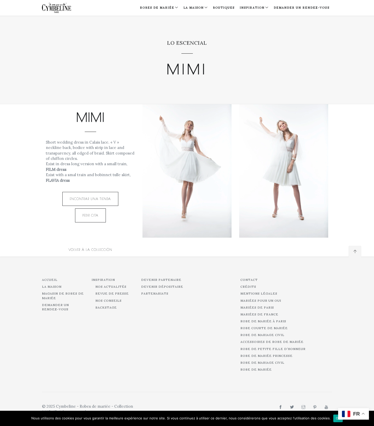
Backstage (106, 307)
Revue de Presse (112, 293)
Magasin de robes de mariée (63, 296)
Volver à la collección (90, 249)
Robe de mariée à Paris (263, 321)
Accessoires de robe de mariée (272, 342)
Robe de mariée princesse (266, 356)
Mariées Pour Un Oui (260, 300)
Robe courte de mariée (264, 328)
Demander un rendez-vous (301, 7)
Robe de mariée (256, 369)
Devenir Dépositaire (162, 286)
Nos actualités (110, 286)
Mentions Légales (258, 293)
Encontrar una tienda (90, 199)
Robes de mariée (157, 7)
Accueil (49, 280)
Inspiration (103, 280)
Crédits (248, 286)
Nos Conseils (108, 300)
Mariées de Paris (257, 307)
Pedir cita (90, 215)
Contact (249, 280)
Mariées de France (259, 314)
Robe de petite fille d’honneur (273, 349)
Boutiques (224, 7)
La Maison (193, 7)
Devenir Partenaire (161, 280)
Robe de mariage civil (262, 335)
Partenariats (154, 293)
